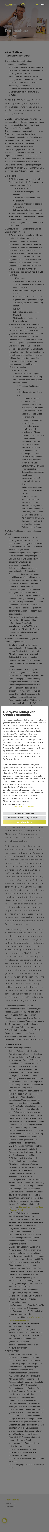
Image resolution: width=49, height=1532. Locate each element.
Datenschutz (30, 807)
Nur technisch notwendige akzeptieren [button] (24, 818)
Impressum (18, 807)
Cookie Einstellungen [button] (24, 813)
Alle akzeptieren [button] (24, 822)
